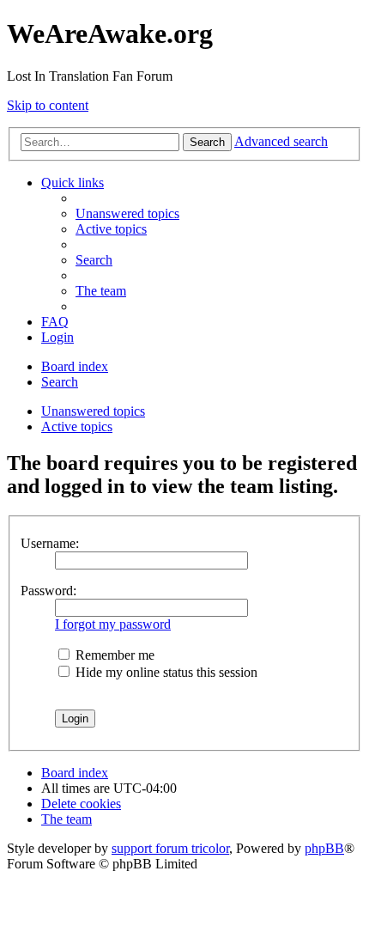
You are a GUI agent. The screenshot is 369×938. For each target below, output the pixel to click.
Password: (48, 590)
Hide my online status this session (164, 672)
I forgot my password (113, 624)
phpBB (324, 848)
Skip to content (47, 105)
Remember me (113, 655)
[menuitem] (127, 213)
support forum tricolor (170, 848)
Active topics (76, 426)
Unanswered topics (93, 411)
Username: (50, 543)
